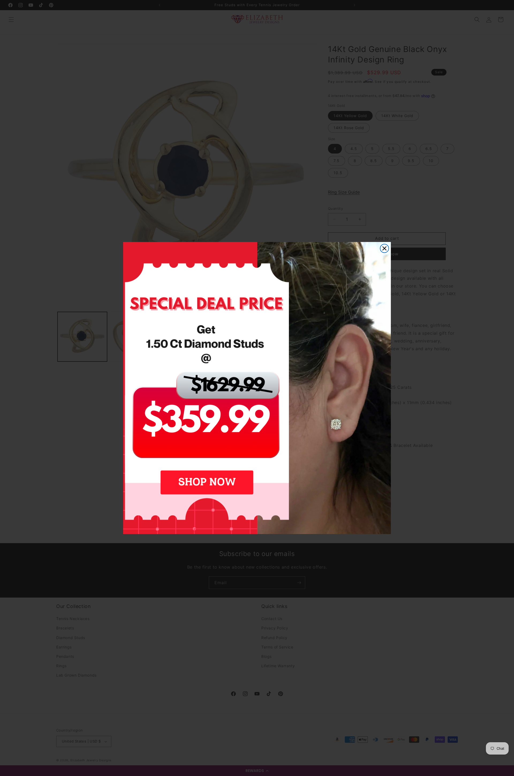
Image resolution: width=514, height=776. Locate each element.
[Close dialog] (384, 248)
